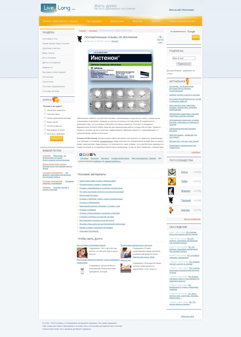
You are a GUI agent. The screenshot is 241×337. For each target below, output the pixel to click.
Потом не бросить (54, 126)
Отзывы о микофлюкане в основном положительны (101, 188)
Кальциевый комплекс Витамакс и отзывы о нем (100, 206)
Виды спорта (48, 53)
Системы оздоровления (53, 86)
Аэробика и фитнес (51, 48)
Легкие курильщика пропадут (59, 118)
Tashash (114, 41)
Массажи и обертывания (54, 72)
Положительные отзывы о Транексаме (96, 184)
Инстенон (95, 158)
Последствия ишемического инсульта (136, 245)
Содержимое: (94, 248)
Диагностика (117, 21)
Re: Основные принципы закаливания (184, 256)
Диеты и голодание (51, 62)
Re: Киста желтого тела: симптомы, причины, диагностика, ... (184, 296)
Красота (156, 21)
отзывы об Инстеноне (120, 158)
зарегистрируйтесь (113, 161)
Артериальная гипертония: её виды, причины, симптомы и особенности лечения (184, 122)
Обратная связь (187, 316)
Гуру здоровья (94, 21)
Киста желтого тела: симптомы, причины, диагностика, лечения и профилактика (183, 107)
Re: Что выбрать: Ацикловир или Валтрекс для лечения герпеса (183, 241)
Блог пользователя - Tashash (144, 158)
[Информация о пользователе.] (80, 43)
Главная (82, 31)
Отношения (47, 77)
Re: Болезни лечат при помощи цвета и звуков (183, 233)
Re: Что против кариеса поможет (182, 303)
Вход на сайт (175, 10)
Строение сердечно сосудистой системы (97, 217)
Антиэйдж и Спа (50, 39)
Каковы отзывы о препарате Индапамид (96, 228)
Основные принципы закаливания (58, 182)
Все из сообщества (192, 219)
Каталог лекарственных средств (60, 21)
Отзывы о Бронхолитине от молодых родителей (100, 213)
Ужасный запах (53, 114)
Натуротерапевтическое (182, 21)
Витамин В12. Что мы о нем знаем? (184, 141)
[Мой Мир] (91, 154)
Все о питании (49, 58)
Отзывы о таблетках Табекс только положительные (101, 199)
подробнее (195, 152)
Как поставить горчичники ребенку (91, 245)
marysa (185, 210)
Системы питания (50, 91)
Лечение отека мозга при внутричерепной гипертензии (102, 224)
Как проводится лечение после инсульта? (97, 220)
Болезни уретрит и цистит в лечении (56, 188)
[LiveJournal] (94, 154)
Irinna (184, 172)
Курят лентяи (52, 122)
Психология (47, 82)
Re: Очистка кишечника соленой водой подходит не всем (184, 270)
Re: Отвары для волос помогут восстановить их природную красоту (184, 279)
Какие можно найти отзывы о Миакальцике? (98, 181)
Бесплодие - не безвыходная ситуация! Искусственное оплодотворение (56, 158)
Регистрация (188, 10)
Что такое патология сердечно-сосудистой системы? (102, 192)
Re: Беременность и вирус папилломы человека (183, 287)
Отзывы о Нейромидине (90, 202)
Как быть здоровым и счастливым (114, 7)
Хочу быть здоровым (56, 134)
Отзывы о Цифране (88, 210)
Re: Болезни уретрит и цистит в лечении (184, 263)
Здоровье (138, 21)
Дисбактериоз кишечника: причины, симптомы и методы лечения (184, 115)
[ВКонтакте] (81, 154)
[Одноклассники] (88, 154)
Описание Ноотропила (89, 231)
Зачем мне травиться (56, 110)
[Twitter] (84, 154)
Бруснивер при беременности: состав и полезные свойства (185, 100)
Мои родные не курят (56, 130)
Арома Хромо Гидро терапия (56, 43)
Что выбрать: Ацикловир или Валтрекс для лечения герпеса (57, 175)
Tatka (184, 181)
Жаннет (186, 191)
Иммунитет (47, 67)
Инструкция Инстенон (89, 195)
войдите (97, 161)
